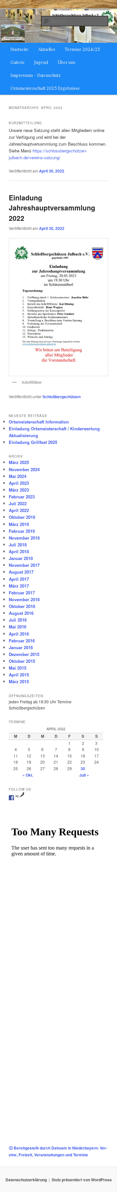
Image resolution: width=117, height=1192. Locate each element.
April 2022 (19, 510)
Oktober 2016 (22, 606)
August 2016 (21, 613)
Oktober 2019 (22, 517)
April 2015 (19, 675)
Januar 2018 (21, 558)
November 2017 (24, 565)
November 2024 (24, 469)
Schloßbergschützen (62, 396)
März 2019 (19, 524)
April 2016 (19, 634)
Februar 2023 (22, 497)
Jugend (41, 62)
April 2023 (19, 483)
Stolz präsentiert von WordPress (82, 1180)
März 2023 (19, 490)
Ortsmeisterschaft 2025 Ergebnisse (45, 88)
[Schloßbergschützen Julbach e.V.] (11, 797)
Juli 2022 (18, 503)
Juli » (84, 775)
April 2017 (19, 579)
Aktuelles (46, 49)
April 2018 (19, 551)
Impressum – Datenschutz (35, 75)
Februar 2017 (22, 593)
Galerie (17, 62)
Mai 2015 (17, 668)
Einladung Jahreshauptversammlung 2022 (52, 208)
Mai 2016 (17, 627)
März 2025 (19, 462)
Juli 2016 (18, 620)
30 (83, 768)
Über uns (66, 62)
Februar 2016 (22, 641)
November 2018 (24, 538)
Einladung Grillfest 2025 (33, 442)
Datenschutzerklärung (26, 1180)
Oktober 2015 (22, 661)
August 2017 (21, 572)
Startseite (19, 49)
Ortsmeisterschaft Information (39, 422)
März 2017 (19, 586)
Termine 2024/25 (82, 49)
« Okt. (27, 775)
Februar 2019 (22, 531)
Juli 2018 (18, 545)
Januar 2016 (21, 647)
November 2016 (24, 599)
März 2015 (19, 681)
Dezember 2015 (24, 654)
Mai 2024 (17, 476)
